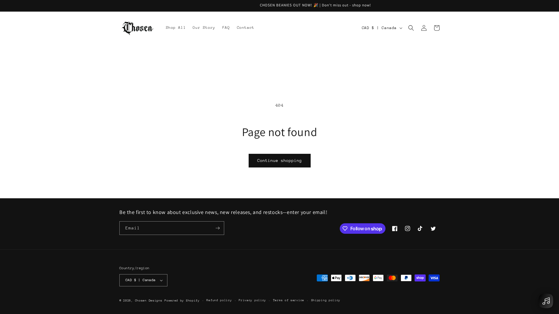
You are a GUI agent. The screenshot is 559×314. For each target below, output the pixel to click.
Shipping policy (326, 300)
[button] (411, 28)
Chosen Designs (148, 300)
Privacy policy (252, 300)
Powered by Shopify (182, 300)
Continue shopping (279, 160)
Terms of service (288, 300)
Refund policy (219, 300)
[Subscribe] (217, 228)
